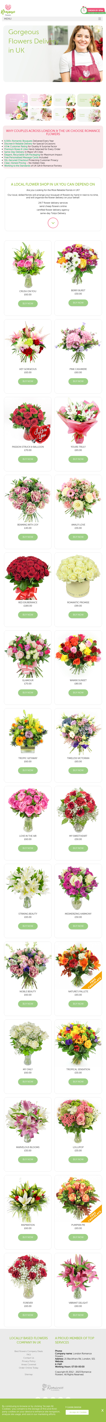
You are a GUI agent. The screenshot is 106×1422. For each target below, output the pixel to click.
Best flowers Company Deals (28, 1351)
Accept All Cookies (78, 1412)
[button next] (53, 223)
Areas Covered (28, 1364)
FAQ (29, 1354)
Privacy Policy (28, 1361)
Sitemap (29, 1374)
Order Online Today (28, 1368)
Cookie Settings (74, 1407)
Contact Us (28, 1358)
